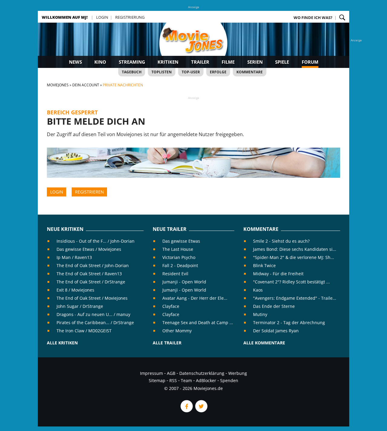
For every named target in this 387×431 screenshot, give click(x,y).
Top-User (191, 72)
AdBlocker (206, 380)
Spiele (282, 62)
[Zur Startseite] (193, 45)
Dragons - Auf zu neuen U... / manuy (93, 314)
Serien (255, 62)
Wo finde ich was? (313, 17)
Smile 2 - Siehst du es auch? (281, 241)
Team (186, 380)
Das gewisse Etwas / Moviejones (89, 249)
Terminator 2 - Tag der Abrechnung (289, 322)
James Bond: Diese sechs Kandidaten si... (294, 249)
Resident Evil (175, 273)
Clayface (170, 306)
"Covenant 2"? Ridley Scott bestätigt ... (291, 282)
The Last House (177, 249)
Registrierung (130, 17)
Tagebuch (131, 72)
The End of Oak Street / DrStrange (91, 282)
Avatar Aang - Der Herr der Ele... (194, 298)
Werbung (237, 373)
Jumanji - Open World (184, 282)
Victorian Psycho (178, 257)
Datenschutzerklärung (201, 373)
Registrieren (89, 192)
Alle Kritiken (62, 343)
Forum (310, 62)
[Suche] (342, 17)
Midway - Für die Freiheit (278, 273)
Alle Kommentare (264, 343)
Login (102, 17)
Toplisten (161, 72)
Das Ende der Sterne (274, 306)
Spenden (229, 380)
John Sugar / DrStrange (80, 306)
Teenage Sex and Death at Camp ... (197, 322)
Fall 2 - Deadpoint (180, 265)
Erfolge (218, 72)
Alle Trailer (167, 343)
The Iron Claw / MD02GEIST (84, 331)
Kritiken (168, 62)
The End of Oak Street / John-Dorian (93, 265)
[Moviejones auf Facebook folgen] (186, 410)
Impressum (151, 373)
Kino (100, 62)
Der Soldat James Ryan (276, 331)
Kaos (258, 290)
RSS (173, 380)
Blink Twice (264, 265)
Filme (228, 62)
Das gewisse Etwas (181, 241)
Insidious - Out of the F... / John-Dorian (96, 241)
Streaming (132, 62)
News (75, 62)
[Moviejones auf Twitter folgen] (200, 410)
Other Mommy (177, 331)
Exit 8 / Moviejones (75, 290)
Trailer (200, 62)
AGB (171, 373)
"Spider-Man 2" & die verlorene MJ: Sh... (293, 257)
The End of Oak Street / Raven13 (89, 273)
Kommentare (249, 72)
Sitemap (157, 380)
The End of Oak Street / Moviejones (92, 298)
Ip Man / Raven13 (74, 257)
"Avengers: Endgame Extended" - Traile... (294, 298)
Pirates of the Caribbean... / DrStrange (95, 322)
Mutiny (260, 314)
